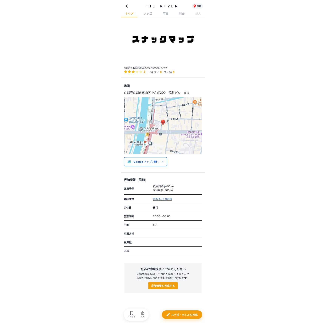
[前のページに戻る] (127, 6)
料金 (182, 13)
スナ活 (148, 13)
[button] (131, 314)
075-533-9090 (162, 198)
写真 (165, 13)
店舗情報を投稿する (163, 285)
